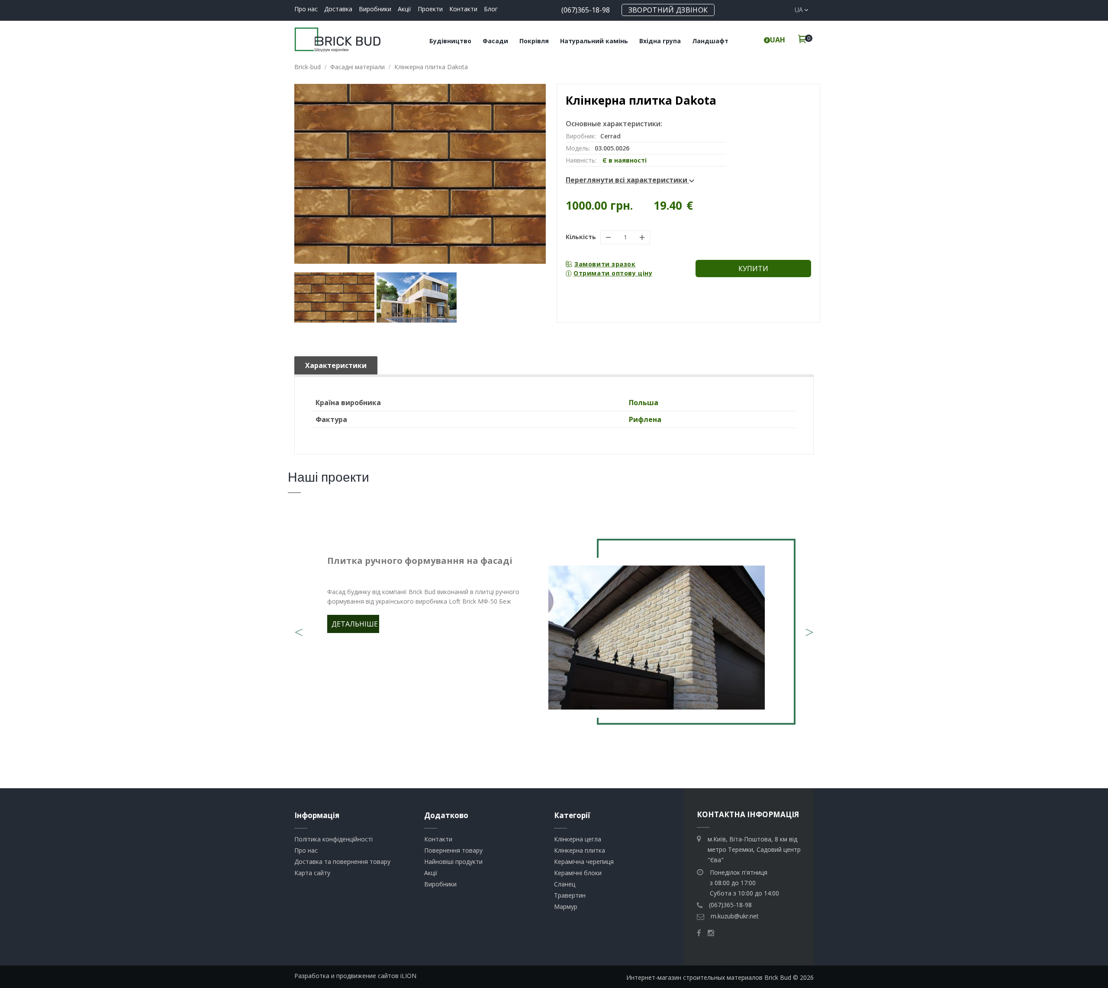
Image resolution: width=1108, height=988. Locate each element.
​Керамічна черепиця (584, 861)
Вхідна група (660, 41)
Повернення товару (453, 850)
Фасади (495, 41)
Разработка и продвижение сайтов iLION (355, 976)
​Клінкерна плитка (579, 850)
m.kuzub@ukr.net (735, 916)
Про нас (306, 9)
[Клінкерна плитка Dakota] (334, 297)
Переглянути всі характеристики (627, 180)
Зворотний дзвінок (668, 10)
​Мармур (565, 906)
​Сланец (564, 884)
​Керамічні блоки (578, 873)
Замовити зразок (604, 264)
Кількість (581, 237)
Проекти (430, 9)
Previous (298, 627)
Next (809, 627)
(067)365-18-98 (585, 10)
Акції (404, 9)
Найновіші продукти (453, 861)
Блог (491, 9)
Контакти (463, 9)
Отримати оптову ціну (612, 273)
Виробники (375, 9)
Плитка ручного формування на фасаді (419, 560)
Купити (753, 268)
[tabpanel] (554, 637)
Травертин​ (570, 895)
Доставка (338, 9)
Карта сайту (312, 873)
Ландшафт (710, 41)
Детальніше (355, 624)
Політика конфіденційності (333, 839)
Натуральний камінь (594, 41)
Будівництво (450, 41)
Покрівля (534, 41)
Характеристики (336, 365)
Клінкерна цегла (577, 839)
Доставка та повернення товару (342, 861)
